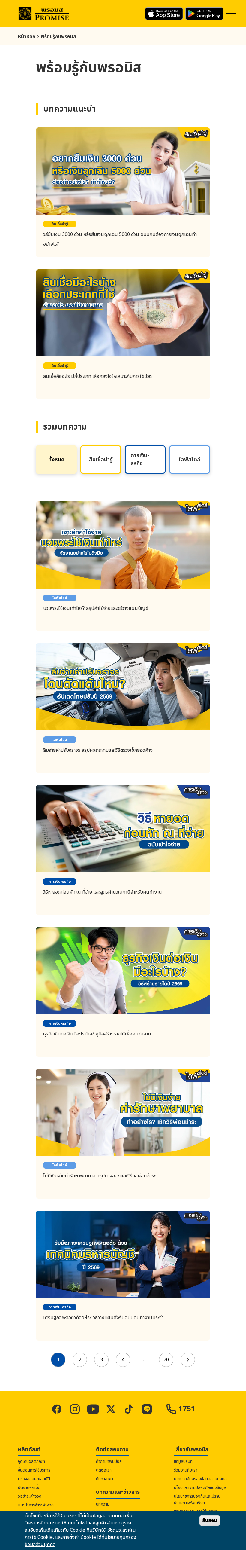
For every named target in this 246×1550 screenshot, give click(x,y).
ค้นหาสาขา (104, 1479)
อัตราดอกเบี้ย (29, 1487)
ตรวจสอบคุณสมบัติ (34, 1479)
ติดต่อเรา (104, 1470)
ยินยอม (209, 1520)
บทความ (103, 1504)
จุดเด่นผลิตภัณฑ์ (31, 1461)
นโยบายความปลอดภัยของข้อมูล (200, 1487)
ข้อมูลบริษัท (183, 1461)
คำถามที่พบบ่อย (109, 1461)
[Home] (43, 14)
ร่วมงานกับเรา (185, 1470)
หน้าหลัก (26, 36)
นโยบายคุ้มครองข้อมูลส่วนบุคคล (200, 1479)
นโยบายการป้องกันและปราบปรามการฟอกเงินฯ (197, 1499)
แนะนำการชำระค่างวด (36, 1505)
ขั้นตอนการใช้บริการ (34, 1470)
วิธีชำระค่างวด (29, 1496)
